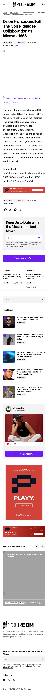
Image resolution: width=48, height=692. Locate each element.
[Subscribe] (39, 237)
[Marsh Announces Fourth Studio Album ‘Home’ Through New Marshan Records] (9, 357)
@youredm (18, 407)
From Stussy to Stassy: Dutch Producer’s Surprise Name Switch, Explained (29, 389)
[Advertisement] (24, 492)
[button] (4, 4)
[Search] (42, 299)
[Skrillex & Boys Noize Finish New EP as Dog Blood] (13, 278)
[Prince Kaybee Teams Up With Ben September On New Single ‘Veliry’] (9, 339)
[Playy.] (24, 531)
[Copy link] (20, 209)
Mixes (21, 603)
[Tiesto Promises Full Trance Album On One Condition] (34, 278)
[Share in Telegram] (15, 209)
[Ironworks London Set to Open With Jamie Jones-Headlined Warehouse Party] (9, 374)
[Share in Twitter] (10, 209)
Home (5, 13)
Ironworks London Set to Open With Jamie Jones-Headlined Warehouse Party (30, 372)
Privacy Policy (32, 666)
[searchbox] (21, 299)
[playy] (24, 190)
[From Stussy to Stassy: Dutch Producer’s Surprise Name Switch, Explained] (9, 392)
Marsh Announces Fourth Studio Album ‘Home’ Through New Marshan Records (31, 354)
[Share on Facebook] (5, 209)
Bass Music (14, 13)
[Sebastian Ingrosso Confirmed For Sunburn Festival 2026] (9, 322)
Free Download (19, 42)
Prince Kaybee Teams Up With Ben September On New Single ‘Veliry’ (30, 337)
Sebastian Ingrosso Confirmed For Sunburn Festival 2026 (30, 318)
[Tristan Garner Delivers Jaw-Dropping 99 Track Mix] (24, 578)
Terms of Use (18, 246)
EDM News (7, 283)
